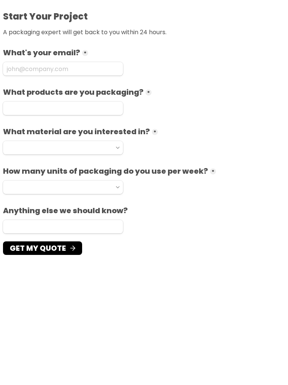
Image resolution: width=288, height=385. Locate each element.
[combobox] (63, 148)
